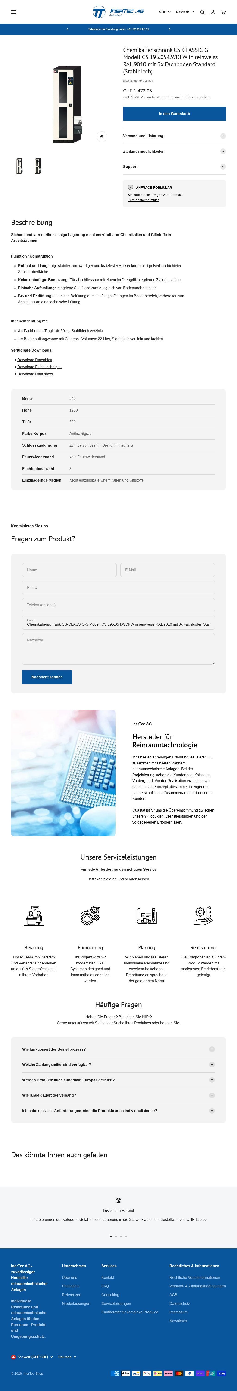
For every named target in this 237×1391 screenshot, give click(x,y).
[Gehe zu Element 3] (121, 1236)
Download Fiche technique (39, 367)
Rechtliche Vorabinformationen (194, 1277)
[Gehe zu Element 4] (126, 1236)
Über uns (69, 1277)
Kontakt (107, 1277)
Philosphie (71, 1286)
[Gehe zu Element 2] (37, 165)
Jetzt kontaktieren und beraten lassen (118, 879)
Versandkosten (151, 97)
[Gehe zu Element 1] (18, 165)
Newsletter (178, 1321)
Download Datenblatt (34, 360)
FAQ (105, 1286)
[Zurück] (67, 29)
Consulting (110, 1295)
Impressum (178, 1312)
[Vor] (170, 29)
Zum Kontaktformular (143, 200)
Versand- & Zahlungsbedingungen (197, 1286)
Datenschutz (179, 1304)
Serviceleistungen (116, 1304)
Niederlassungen (76, 1304)
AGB (173, 1295)
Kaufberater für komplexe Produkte (129, 1312)
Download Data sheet (35, 374)
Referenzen (71, 1295)
